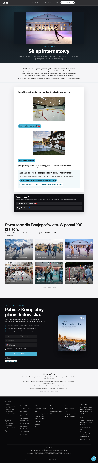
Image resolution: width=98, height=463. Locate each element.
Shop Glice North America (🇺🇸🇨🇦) (29, 126)
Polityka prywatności (70, 414)
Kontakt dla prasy (69, 408)
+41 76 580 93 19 (10, 427)
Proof (38, 2)
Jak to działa (33, 2)
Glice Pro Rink (23, 405)
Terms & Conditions (17, 348)
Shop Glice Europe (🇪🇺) (26, 160)
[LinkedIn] (50, 460)
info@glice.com (51, 452)
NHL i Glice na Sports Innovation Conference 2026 (86, 415)
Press (51, 408)
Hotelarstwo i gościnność (41, 414)
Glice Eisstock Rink (24, 426)
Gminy (36, 411)
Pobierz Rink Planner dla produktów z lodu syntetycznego (38, 180)
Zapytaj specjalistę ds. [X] (67, 2)
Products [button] (47, 2)
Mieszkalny (38, 424)
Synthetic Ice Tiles (84, 436)
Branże (42, 2)
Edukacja (37, 427)
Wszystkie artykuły (85, 439)
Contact (52, 2)
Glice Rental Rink (24, 434)
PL (58, 2)
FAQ (66, 411)
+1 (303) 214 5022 (10, 413)
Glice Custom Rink (24, 431)
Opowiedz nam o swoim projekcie (55, 290)
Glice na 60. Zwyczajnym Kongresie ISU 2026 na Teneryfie (86, 422)
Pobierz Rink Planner (22, 354)
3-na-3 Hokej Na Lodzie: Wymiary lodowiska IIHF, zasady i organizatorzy (86, 409)
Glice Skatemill (23, 411)
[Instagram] (53, 460)
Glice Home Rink (24, 428)
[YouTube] (55, 460)
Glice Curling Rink (24, 423)
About (51, 405)
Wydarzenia (38, 421)
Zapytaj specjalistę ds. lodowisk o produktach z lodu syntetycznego (41, 184)
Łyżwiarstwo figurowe (40, 408)
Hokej (36, 405)
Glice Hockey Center (25, 408)
